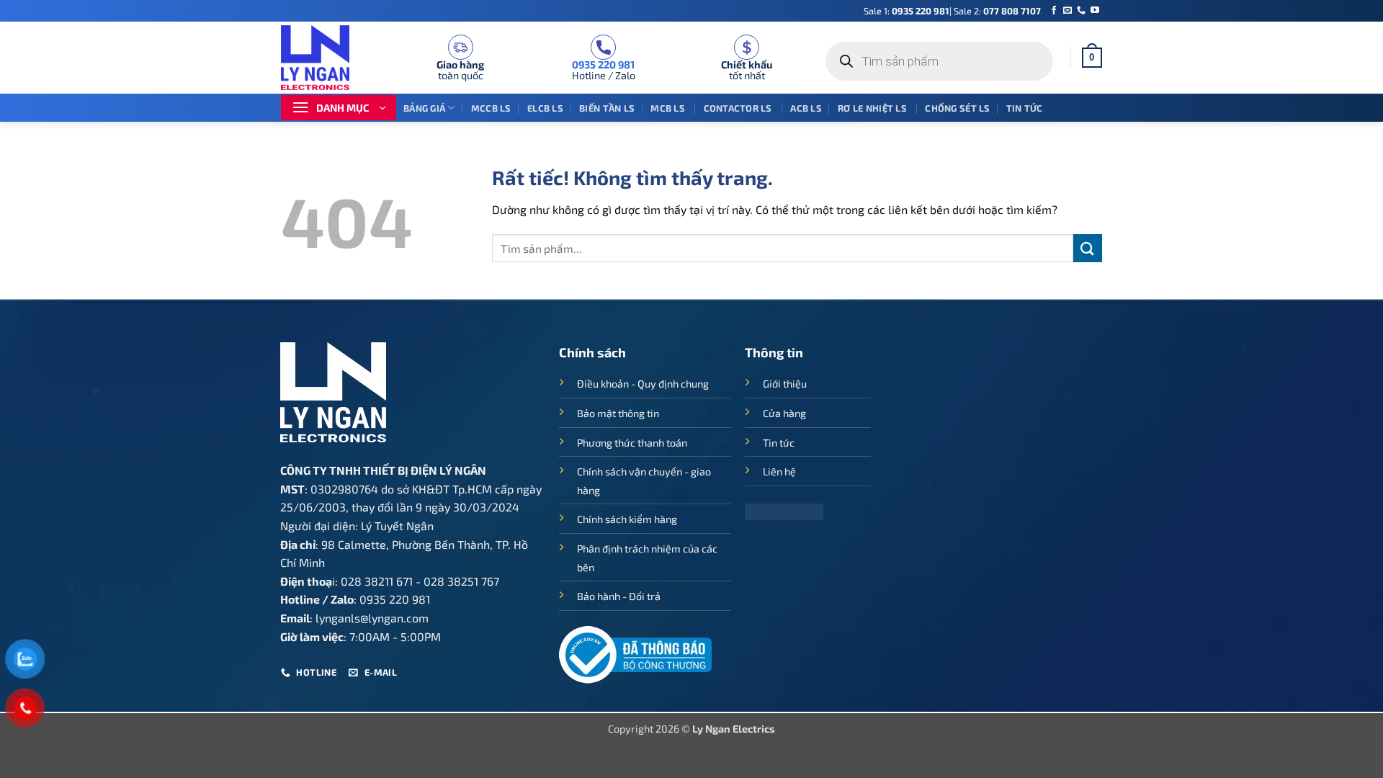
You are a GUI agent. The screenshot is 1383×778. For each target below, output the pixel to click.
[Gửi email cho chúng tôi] (1067, 11)
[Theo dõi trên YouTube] (1095, 11)
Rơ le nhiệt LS (873, 108)
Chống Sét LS (957, 108)
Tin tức (1024, 108)
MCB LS (668, 108)
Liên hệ (779, 471)
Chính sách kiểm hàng (627, 519)
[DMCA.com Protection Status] (784, 510)
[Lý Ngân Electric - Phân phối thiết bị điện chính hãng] (324, 58)
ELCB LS (545, 108)
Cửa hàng (784, 413)
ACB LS (806, 108)
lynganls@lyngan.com (372, 618)
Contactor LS (739, 108)
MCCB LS (491, 108)
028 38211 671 (377, 581)
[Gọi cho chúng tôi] (1081, 11)
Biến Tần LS (607, 108)
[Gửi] (1087, 248)
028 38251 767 (461, 581)
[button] (1092, 57)
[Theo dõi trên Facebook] (1053, 11)
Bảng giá (424, 108)
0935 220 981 (920, 11)
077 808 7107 (1012, 11)
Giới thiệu (785, 383)
